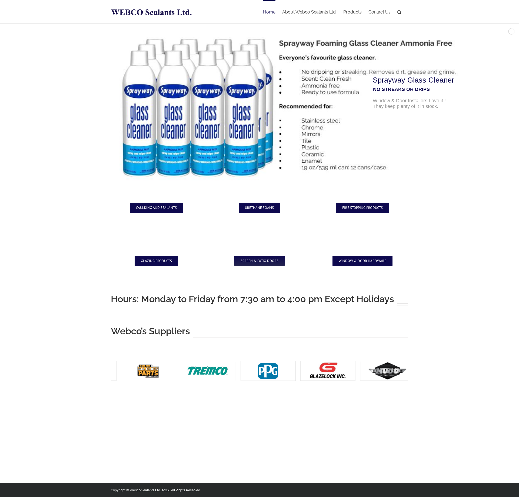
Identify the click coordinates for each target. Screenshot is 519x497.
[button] (399, 11)
